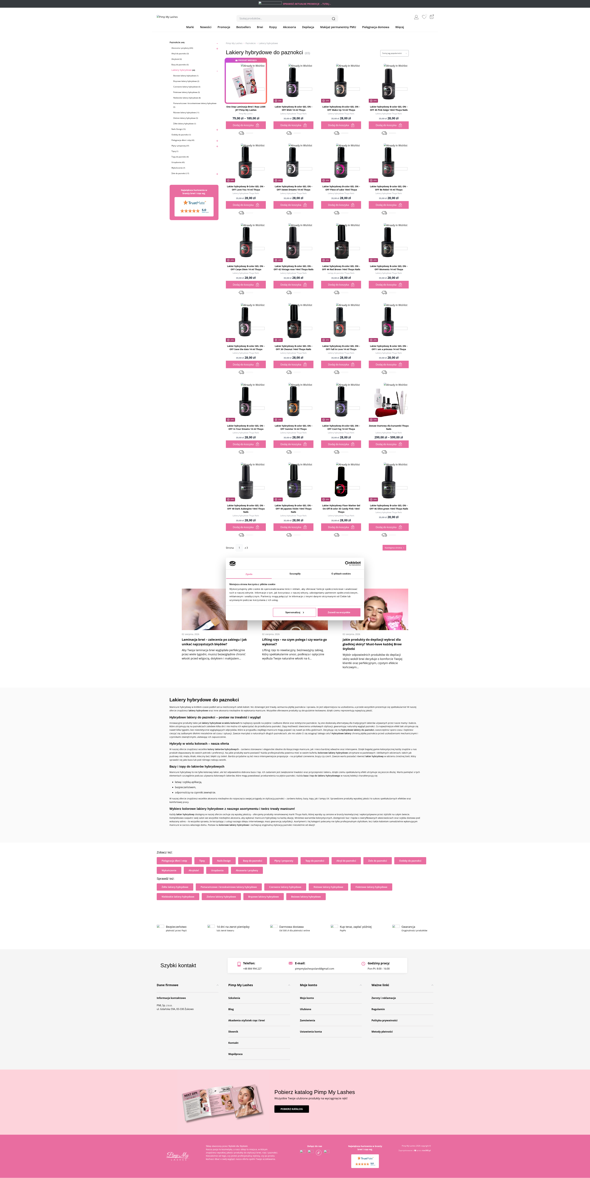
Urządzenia (178, 162)
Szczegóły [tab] (295, 573)
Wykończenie (178, 168)
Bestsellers (243, 27)
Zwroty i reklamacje (384, 998)
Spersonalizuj (292, 612)
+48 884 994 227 (252, 968)
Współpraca (235, 1054)
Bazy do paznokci (180, 64)
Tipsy (174, 151)
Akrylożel (176, 59)
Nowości (205, 27)
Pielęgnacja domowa (375, 27)
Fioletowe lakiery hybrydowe (186, 92)
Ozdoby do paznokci (181, 134)
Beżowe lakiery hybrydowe (185, 75)
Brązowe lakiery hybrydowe (186, 81)
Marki (190, 27)
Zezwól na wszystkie (339, 612)
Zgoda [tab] (249, 574)
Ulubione (305, 1009)
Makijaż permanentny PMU (338, 27)
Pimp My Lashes (234, 43)
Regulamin (378, 1009)
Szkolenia (234, 998)
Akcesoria (289, 27)
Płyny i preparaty (180, 145)
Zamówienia (307, 1020)
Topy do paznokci (180, 156)
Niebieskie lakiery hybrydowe (187, 97)
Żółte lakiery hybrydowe (184, 123)
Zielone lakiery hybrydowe (185, 118)
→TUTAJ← (325, 3)
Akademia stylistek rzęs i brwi (246, 1020)
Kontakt (233, 1043)
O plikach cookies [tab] (341, 573)
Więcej (399, 27)
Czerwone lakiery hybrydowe (186, 86)
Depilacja (308, 27)
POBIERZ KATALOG (292, 1109)
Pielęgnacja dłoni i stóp (182, 140)
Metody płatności (382, 1031)
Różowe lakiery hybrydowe (186, 112)
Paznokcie (177, 42)
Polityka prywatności (384, 1020)
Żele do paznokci (180, 173)
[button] (253, 87)
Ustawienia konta (311, 1031)
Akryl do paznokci (180, 53)
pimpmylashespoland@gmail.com (314, 968)
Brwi (260, 27)
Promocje (224, 27)
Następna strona (393, 547)
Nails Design (178, 129)
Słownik (233, 1031)
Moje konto (307, 998)
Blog (231, 1009)
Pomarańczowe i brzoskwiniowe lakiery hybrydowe (229, 886)
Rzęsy (273, 27)
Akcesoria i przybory (182, 48)
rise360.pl (426, 1150)
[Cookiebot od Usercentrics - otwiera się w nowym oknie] (347, 563)
